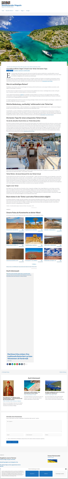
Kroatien (46, 394)
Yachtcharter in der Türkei (47, 81)
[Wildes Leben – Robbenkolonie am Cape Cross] (53, 239)
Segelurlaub (20, 70)
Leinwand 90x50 (59, 246)
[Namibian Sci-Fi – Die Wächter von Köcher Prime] (34, 222)
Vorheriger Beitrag (5, 372)
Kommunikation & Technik (31, 394)
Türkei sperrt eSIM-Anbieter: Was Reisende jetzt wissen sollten (32, 393)
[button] (65, 469)
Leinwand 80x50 (40, 246)
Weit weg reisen (24, 66)
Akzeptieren (32, 473)
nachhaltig (16, 70)
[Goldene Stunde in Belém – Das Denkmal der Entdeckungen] (15, 238)
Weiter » (34, 264)
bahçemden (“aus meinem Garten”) (47, 114)
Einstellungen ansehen (60, 473)
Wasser (55, 394)
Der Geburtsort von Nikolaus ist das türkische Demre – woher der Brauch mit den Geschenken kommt (12, 398)
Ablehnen (46, 473)
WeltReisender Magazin (12, 5)
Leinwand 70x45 (21, 261)
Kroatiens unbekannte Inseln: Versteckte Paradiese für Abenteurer (54, 392)
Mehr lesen (9, 360)
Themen (16, 10)
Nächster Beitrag (63, 372)
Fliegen (22, 10)
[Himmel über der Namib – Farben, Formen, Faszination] (53, 253)
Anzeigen (28, 10)
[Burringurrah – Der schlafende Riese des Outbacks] (34, 253)
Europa (50, 394)
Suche (3, 10)
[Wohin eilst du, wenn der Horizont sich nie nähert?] (15, 222)
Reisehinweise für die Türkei (29, 131)
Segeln (11, 70)
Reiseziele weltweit (9, 10)
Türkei (39, 66)
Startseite (9, 66)
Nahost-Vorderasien (33, 66)
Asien (28, 66)
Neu (12, 66)
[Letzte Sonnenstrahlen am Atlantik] (15, 253)
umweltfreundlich (26, 70)
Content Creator (51, 457)
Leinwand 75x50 (21, 230)
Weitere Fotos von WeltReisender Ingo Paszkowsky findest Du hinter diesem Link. (21, 266)
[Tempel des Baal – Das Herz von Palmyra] (34, 238)
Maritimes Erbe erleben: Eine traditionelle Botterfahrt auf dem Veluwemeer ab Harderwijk (19, 356)
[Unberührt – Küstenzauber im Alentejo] (53, 222)
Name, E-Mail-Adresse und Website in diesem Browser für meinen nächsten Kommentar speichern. (26, 438)
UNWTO (21, 94)
